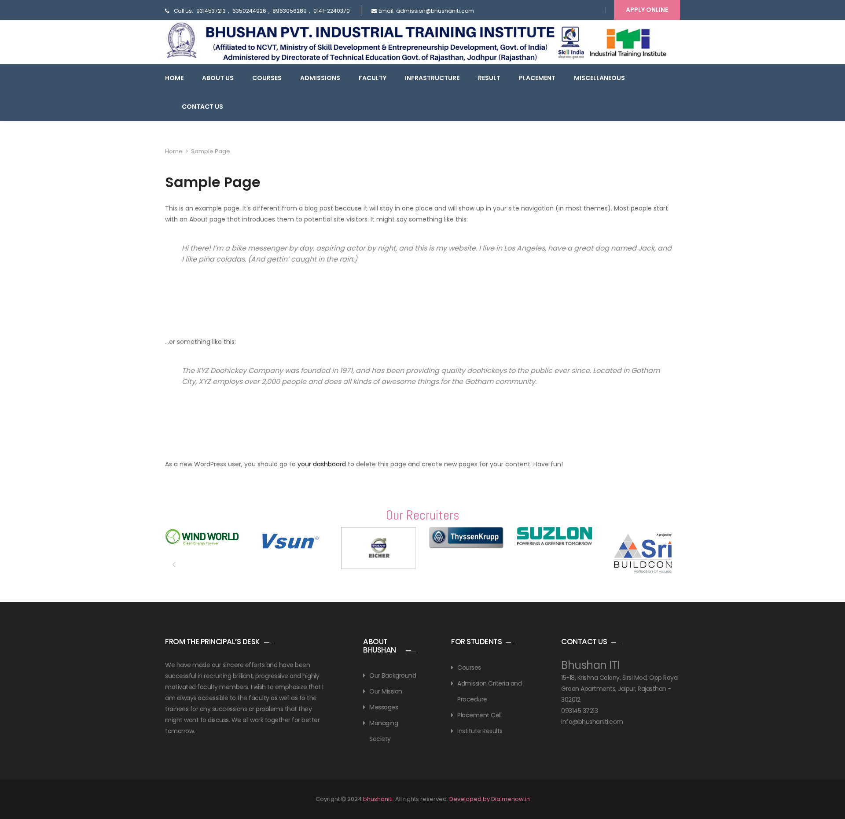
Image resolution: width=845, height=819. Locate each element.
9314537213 (211, 11)
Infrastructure (432, 78)
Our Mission (385, 691)
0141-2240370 (331, 11)
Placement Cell (479, 715)
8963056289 (289, 11)
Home (174, 78)
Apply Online (647, 9)
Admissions (320, 78)
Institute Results (480, 731)
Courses (267, 78)
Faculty (372, 78)
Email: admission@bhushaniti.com (426, 11)
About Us (218, 78)
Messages (383, 707)
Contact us (202, 106)
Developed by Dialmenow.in (489, 799)
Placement (537, 78)
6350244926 (249, 11)
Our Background (392, 675)
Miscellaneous (599, 78)
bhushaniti (378, 799)
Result (489, 78)
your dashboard (322, 464)
